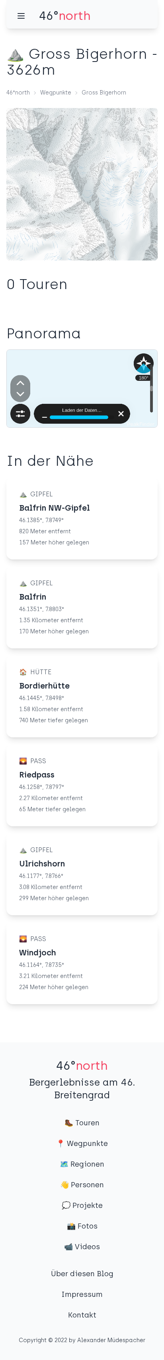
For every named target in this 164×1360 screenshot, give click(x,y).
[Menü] (21, 15)
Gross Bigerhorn (104, 92)
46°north (18, 92)
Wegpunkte (55, 92)
